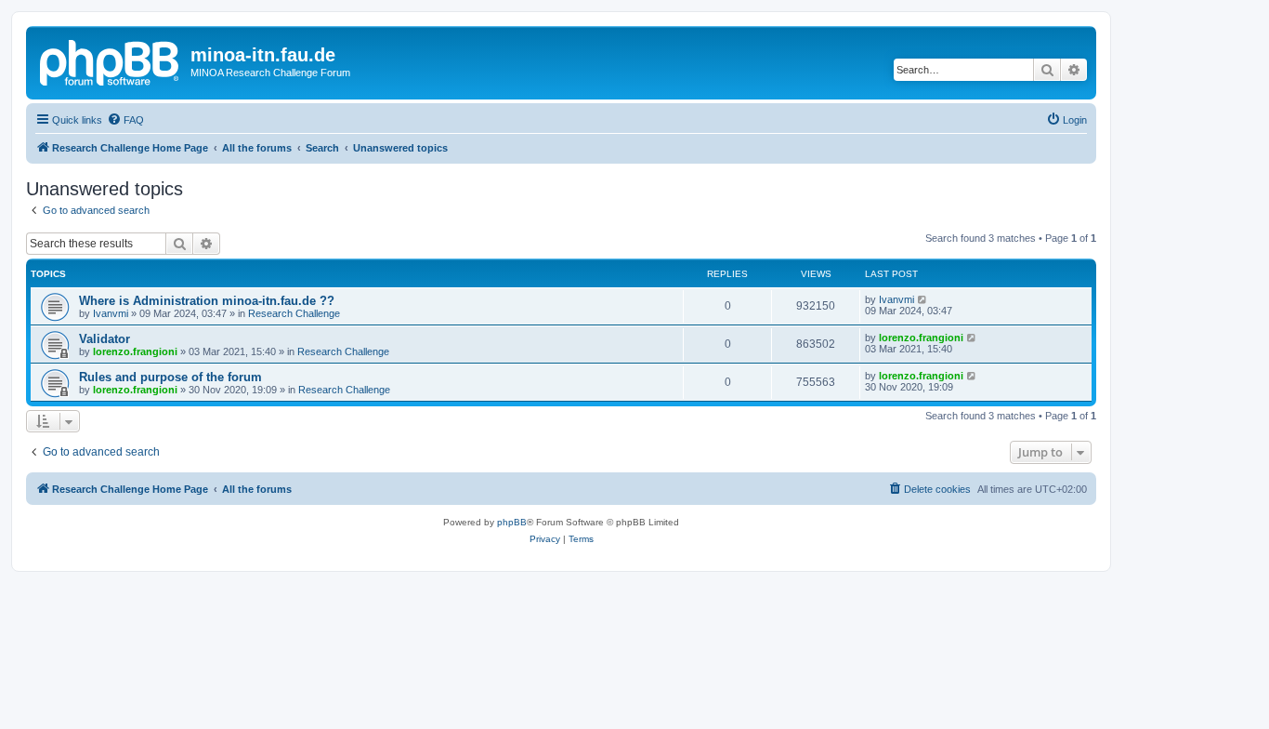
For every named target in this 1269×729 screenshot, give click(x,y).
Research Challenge (294, 313)
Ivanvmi (110, 313)
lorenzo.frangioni (135, 351)
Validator (104, 339)
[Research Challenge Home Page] (110, 60)
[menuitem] (125, 120)
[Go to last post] (923, 299)
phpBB (512, 522)
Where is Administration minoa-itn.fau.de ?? (206, 301)
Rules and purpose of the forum (170, 377)
